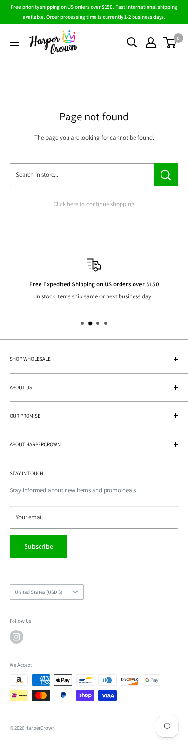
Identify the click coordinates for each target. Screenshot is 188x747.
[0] (170, 42)
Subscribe (38, 546)
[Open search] (132, 42)
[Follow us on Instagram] (16, 637)
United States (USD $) (38, 592)
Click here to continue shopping (94, 204)
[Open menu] (14, 42)
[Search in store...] (166, 174)
